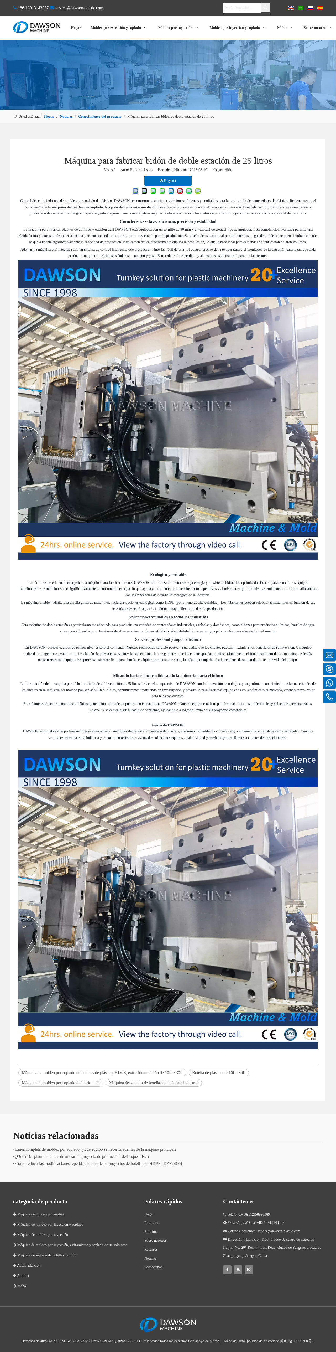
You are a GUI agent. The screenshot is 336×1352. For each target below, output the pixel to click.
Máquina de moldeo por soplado (39, 1214)
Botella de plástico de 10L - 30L (218, 1072)
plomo (214, 1341)
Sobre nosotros (155, 1240)
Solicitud (151, 1232)
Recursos (151, 1249)
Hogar (149, 1214)
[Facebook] (227, 1269)
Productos (151, 1223)
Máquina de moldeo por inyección (40, 1235)
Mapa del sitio (234, 1341)
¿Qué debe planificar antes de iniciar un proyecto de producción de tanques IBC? (82, 1156)
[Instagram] (249, 1269)
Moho (19, 1286)
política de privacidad (263, 1341)
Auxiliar (21, 1276)
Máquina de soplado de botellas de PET (44, 1255)
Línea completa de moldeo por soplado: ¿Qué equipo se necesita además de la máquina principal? (95, 1149)
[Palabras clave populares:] (265, 7)
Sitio (228, 169)
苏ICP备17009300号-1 (297, 1341)
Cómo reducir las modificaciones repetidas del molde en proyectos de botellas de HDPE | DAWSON (98, 1163)
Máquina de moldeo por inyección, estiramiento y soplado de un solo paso (70, 1245)
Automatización (26, 1265)
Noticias (150, 1258)
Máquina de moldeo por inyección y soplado (48, 1224)
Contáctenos (153, 1267)
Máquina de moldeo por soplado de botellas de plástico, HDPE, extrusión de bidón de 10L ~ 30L (102, 1072)
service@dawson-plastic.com (79, 8)
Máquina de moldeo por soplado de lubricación (61, 1083)
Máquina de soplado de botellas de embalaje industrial (153, 1083)
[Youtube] (238, 1269)
